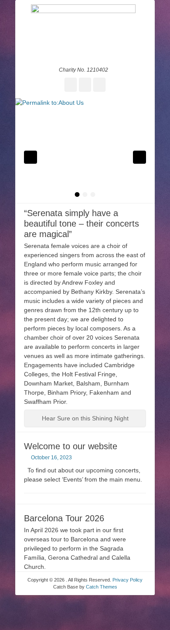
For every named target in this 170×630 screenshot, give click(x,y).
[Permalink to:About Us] (85, 150)
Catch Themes (101, 586)
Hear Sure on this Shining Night (85, 418)
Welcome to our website (70, 446)
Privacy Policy (127, 579)
